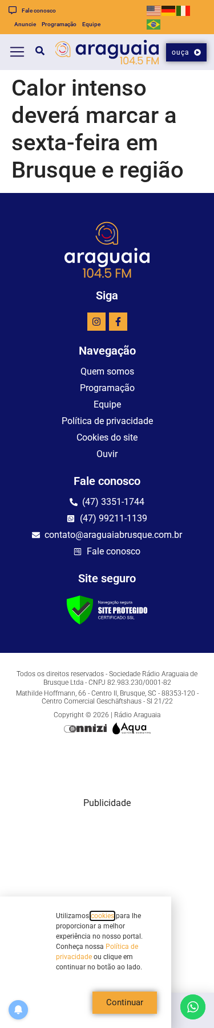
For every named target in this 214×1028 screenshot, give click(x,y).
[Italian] (183, 10)
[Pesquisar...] (35, 52)
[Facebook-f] (118, 321)
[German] (168, 10)
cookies (102, 916)
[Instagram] (96, 321)
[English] (154, 10)
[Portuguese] (154, 23)
